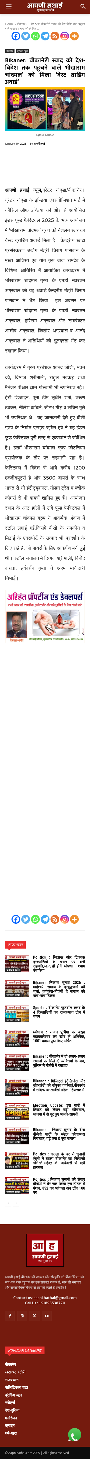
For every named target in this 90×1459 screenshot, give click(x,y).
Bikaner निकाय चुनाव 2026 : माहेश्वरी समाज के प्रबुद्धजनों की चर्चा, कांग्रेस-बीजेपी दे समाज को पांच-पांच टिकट (59, 989)
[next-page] (16, 1203)
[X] (34, 1316)
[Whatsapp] (35, 36)
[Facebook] (16, 36)
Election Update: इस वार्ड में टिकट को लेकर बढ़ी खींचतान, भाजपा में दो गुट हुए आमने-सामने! (59, 1110)
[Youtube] (47, 1316)
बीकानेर (21, 24)
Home (9, 24)
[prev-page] (8, 1203)
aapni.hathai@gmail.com (55, 1298)
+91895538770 (52, 1303)
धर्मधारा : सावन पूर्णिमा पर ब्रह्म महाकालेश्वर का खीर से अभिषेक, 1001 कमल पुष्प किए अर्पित (59, 1036)
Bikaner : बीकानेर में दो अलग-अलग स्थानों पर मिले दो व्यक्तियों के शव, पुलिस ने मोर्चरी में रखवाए (59, 1061)
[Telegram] (45, 36)
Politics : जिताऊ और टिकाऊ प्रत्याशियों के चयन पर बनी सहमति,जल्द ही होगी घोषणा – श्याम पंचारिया (59, 964)
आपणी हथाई (39, 143)
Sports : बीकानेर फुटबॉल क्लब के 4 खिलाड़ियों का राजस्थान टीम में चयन (59, 1012)
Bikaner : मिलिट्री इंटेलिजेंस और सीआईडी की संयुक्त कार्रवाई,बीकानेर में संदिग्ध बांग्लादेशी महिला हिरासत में (59, 1085)
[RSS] (54, 36)
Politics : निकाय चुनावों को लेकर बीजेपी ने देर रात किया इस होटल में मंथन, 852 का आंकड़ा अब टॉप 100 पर (59, 1186)
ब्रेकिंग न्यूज (22, 51)
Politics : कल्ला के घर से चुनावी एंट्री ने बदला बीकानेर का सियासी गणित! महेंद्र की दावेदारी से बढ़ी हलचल (59, 1161)
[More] (74, 36)
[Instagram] (64, 36)
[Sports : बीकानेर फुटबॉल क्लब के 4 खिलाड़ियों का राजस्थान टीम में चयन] (17, 1014)
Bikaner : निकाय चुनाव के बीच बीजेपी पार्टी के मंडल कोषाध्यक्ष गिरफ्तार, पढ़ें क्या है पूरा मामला (59, 1134)
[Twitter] (25, 36)
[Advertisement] (45, 166)
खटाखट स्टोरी (13, 969)
